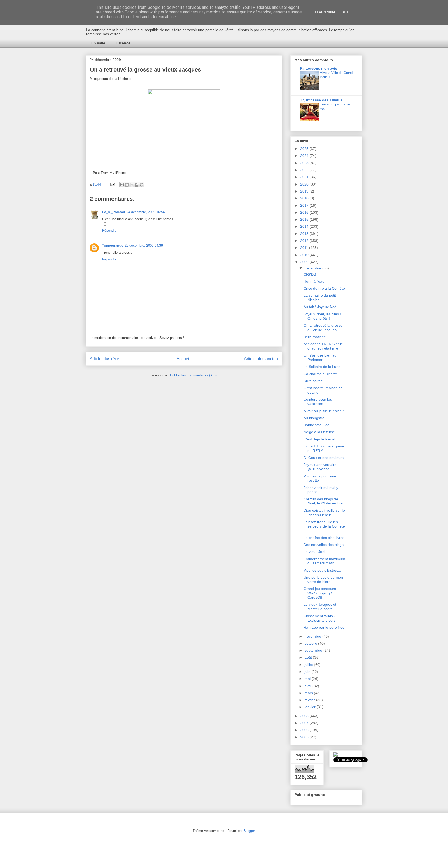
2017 (305, 205)
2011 (304, 248)
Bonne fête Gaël (317, 425)
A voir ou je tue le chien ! (324, 411)
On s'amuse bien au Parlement (320, 357)
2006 (305, 730)
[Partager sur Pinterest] (141, 184)
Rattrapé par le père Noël (324, 627)
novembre (313, 636)
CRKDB (310, 274)
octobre (311, 643)
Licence (123, 43)
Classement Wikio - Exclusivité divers (319, 618)
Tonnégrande (112, 245)
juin (308, 671)
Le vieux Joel (314, 552)
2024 (305, 156)
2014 (305, 226)
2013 (305, 234)
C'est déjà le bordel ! (320, 439)
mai (308, 678)
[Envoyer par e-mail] (121, 184)
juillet (309, 664)
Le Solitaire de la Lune (322, 367)
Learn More (325, 12)
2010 (305, 255)
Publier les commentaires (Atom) (194, 375)
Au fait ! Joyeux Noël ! (321, 307)
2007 (305, 723)
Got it (347, 12)
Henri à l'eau (314, 281)
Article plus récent (106, 359)
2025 (305, 149)
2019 (305, 191)
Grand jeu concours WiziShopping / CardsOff (320, 593)
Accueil (183, 359)
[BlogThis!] (126, 184)
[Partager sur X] (131, 184)
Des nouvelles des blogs (324, 545)
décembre (313, 268)
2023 (305, 163)
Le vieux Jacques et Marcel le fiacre (320, 606)
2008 (305, 716)
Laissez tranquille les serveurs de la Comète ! (324, 526)
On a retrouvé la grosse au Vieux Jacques (323, 327)
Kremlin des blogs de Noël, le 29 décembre (323, 501)
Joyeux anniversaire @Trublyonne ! (320, 466)
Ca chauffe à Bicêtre (320, 374)
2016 (305, 212)
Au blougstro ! (315, 418)
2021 (305, 177)
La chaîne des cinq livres (324, 538)
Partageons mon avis (318, 68)
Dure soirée (313, 381)
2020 (305, 184)
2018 (305, 198)
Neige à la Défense (319, 432)
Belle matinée (315, 337)
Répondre (109, 230)
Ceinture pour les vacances (318, 401)
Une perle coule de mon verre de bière (323, 579)
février (310, 700)
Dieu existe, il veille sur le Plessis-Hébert (324, 512)
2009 (305, 262)
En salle (98, 43)
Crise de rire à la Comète (324, 288)
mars (309, 693)
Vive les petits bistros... (322, 570)
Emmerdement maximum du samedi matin (324, 561)
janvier (311, 707)
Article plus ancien (261, 359)
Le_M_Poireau (113, 212)
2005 (305, 737)
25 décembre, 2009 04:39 (144, 245)
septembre (314, 650)
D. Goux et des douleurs (324, 457)
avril (308, 686)
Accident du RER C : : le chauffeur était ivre (323, 346)
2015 (305, 219)
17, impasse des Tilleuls (321, 100)
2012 (305, 241)
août (309, 657)
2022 (305, 170)
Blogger (249, 831)
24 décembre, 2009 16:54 (146, 212)
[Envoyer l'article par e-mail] (112, 184)
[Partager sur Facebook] (136, 184)
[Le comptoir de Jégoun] (335, 755)
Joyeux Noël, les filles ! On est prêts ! (322, 316)
